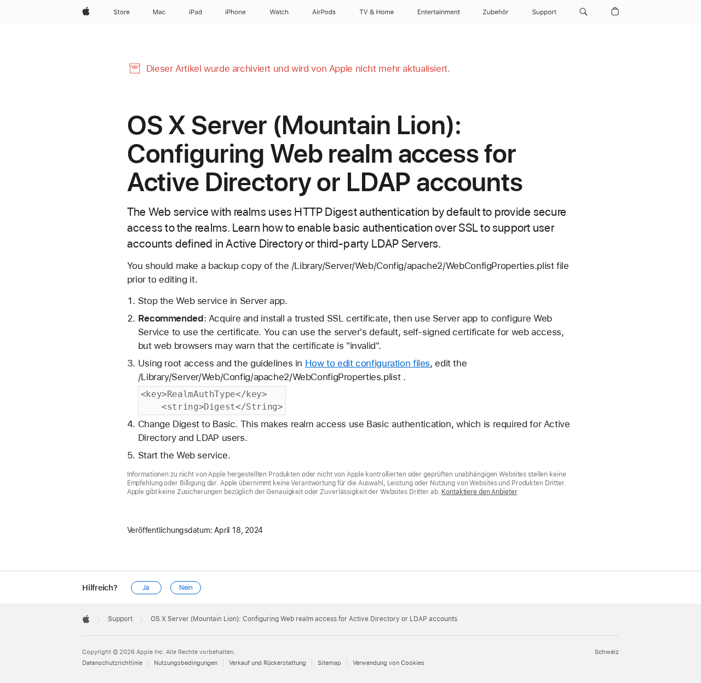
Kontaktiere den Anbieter (479, 492)
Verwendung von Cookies (388, 663)
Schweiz (607, 652)
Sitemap (329, 663)
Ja (146, 588)
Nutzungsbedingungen (185, 663)
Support (120, 619)
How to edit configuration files (367, 363)
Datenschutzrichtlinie (112, 663)
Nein (186, 588)
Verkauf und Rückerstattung (267, 663)
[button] (583, 12)
